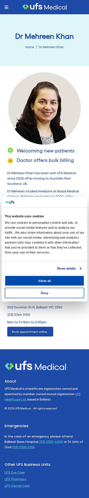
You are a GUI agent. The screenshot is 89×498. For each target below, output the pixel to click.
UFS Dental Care (17, 485)
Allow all (44, 281)
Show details (66, 268)
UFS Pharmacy (15, 479)
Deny (44, 293)
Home (29, 47)
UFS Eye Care (15, 472)
